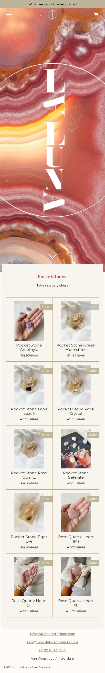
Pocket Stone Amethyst (29, 347)
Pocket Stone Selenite (76, 475)
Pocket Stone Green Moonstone (75, 347)
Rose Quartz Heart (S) (29, 603)
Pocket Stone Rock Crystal (76, 411)
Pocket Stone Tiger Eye (29, 539)
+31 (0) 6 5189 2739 (52, 650)
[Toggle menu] (9, 14)
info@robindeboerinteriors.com (52, 642)
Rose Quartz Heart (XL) (76, 603)
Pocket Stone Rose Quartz (29, 475)
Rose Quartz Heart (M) (76, 539)
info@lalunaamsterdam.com (52, 634)
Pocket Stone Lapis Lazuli (29, 411)
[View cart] (96, 14)
